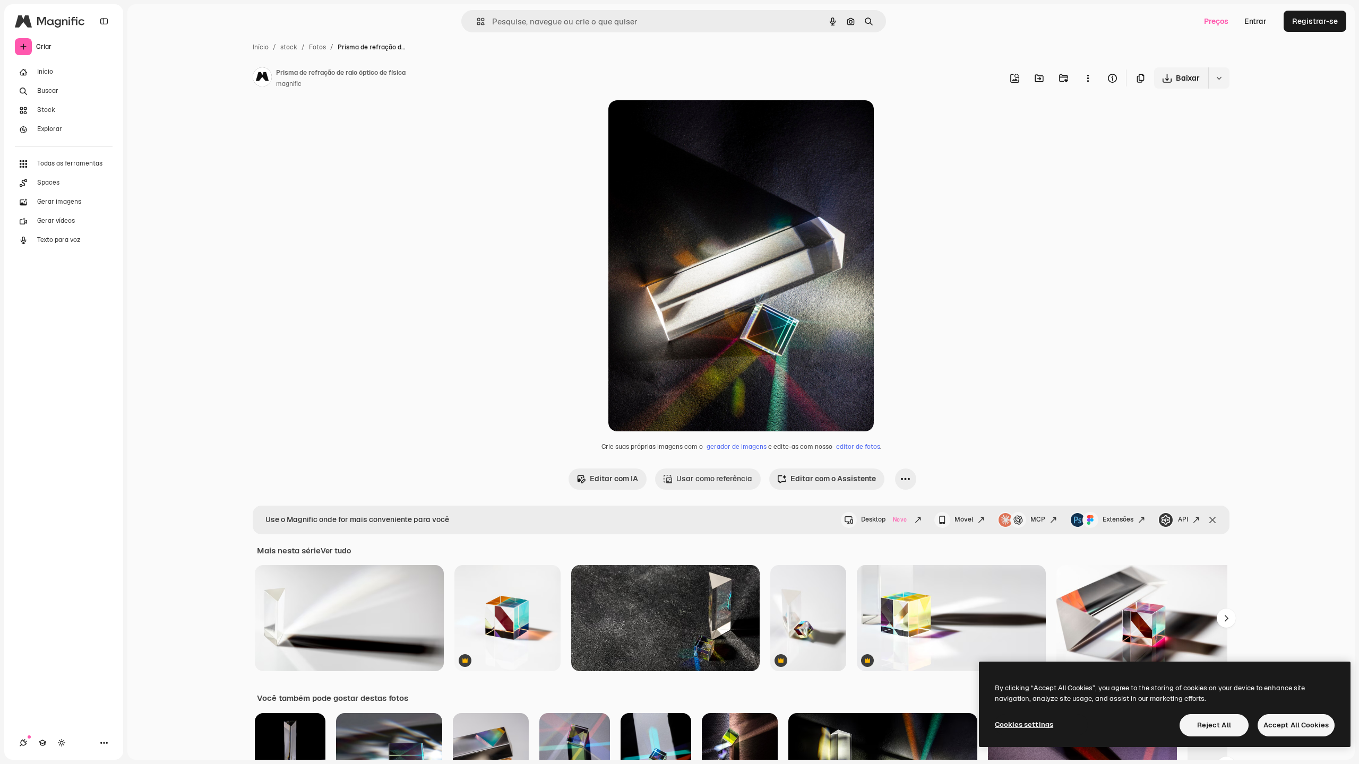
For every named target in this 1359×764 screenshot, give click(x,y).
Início (261, 47)
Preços (1216, 21)
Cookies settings (1024, 724)
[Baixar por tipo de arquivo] (1218, 78)
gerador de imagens (737, 446)
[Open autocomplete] (476, 21)
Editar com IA (614, 478)
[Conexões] (23, 742)
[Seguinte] (1226, 618)
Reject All (1214, 725)
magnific (289, 84)
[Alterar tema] (61, 742)
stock (288, 47)
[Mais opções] (1087, 78)
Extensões (1118, 519)
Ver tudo (336, 550)
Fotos (317, 47)
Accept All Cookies (1296, 725)
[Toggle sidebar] (104, 21)
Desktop (884, 519)
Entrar (1255, 21)
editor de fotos (858, 446)
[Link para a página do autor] (262, 78)
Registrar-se (1315, 21)
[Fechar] (1212, 520)
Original (676, 121)
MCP (1037, 519)
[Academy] (42, 742)
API (1183, 519)
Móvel (963, 519)
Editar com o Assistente (833, 478)
